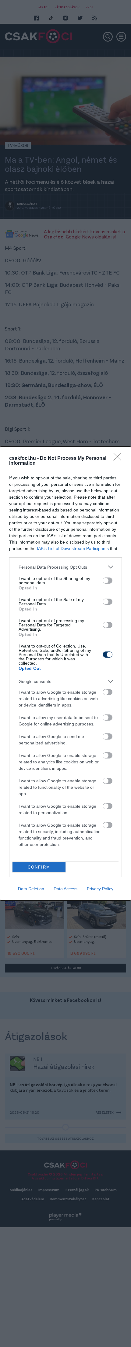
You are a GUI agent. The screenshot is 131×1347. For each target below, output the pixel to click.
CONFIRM (39, 867)
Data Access (65, 888)
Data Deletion (31, 888)
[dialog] (65, 673)
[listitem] (65, 567)
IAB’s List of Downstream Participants (73, 548)
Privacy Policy (100, 888)
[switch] (107, 581)
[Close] (119, 458)
